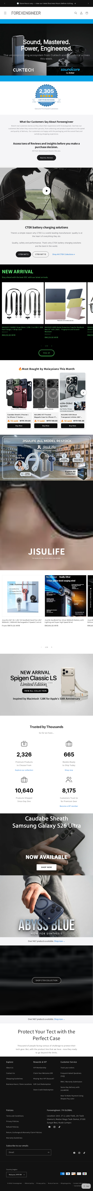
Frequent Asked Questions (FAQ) (71, 1074)
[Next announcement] (88, 3)
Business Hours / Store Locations (19, 1084)
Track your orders (67, 1067)
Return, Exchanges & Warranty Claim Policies (24, 1132)
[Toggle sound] (88, 215)
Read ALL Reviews (46, 158)
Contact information (80, 1183)
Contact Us (10, 1073)
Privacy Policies (12, 1121)
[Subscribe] (48, 1152)
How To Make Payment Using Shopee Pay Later (72, 1097)
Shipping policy (66, 1183)
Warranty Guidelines (14, 1138)
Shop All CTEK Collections (62, 254)
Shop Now (46, 867)
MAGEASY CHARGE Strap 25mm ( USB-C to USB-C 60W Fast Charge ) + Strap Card (22, 328)
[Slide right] (51, 345)
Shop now (69, 770)
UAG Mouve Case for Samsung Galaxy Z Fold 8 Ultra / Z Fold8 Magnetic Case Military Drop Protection (22, 1184)
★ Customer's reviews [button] (90, 598)
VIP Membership (39, 1067)
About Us (9, 1067)
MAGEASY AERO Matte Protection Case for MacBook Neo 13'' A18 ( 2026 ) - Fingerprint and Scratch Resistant (64, 329)
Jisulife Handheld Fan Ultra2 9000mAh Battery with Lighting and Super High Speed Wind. (64, 621)
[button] (5, 13)
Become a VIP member (69, 806)
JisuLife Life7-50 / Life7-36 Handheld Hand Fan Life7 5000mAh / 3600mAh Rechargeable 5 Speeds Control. (22, 621)
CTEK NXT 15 (40, 254)
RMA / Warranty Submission (71, 1081)
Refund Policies (12, 1127)
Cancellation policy (80, 1186)
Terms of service (53, 1183)
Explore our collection (24, 770)
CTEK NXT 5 (23, 254)
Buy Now (19, 426)
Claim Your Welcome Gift (43, 1073)
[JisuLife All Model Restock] (46, 458)
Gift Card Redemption (42, 1084)
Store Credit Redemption (43, 1090)
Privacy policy (41, 1183)
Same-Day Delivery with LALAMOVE (70, 1088)
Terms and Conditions (14, 1116)
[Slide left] (41, 345)
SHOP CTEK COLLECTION (47, 980)
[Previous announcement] (4, 3)
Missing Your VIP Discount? (43, 1078)
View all (46, 353)
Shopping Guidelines (14, 1078)
